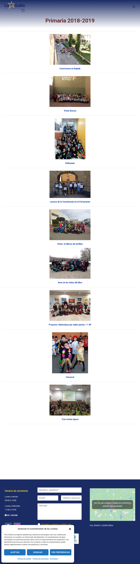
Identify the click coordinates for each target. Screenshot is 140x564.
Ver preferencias (60, 552)
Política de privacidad (41, 559)
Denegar (37, 552)
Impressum (54, 559)
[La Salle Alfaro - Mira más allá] (14, 6)
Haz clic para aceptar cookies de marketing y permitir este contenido (112, 504)
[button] (70, 529)
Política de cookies (24, 559)
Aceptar (14, 552)
